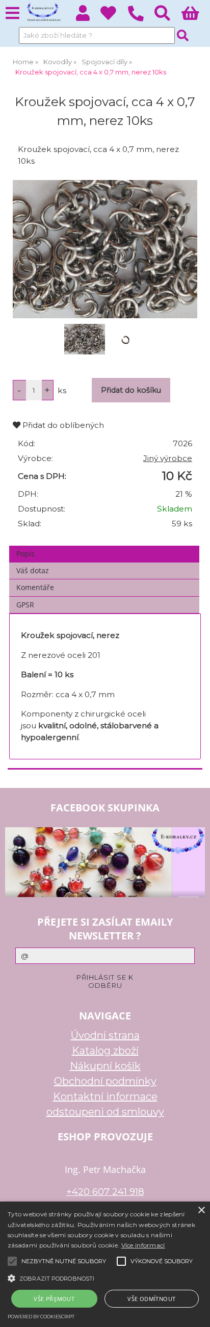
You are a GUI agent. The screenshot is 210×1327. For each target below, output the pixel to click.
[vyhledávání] (167, 16)
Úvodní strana (105, 1035)
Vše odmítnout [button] (151, 1299)
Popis (25, 553)
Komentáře (35, 587)
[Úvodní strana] (43, 12)
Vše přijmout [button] (54, 1299)
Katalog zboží (105, 1050)
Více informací (143, 1245)
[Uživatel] (113, 16)
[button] (105, 1277)
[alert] (105, 1264)
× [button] (201, 1210)
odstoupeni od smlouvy (105, 1112)
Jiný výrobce (167, 458)
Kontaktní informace (105, 1096)
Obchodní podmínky (105, 1081)
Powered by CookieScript (41, 1316)
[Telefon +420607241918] (140, 22)
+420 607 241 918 (105, 1191)
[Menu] (12, 13)
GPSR (25, 604)
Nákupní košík (105, 1066)
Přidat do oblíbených (62, 425)
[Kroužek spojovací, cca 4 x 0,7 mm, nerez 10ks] (105, 249)
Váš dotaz (32, 570)
